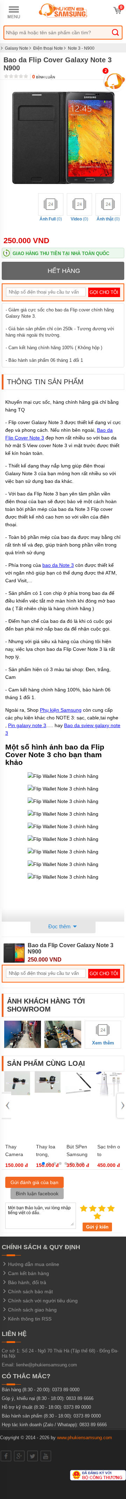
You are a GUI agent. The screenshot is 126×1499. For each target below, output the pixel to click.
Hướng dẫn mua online (33, 1264)
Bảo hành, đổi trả (26, 1282)
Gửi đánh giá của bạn (34, 1182)
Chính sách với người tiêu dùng (42, 1300)
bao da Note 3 (58, 565)
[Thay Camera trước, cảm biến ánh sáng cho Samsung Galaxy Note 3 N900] (17, 1093)
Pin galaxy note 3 (27, 725)
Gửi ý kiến (97, 1227)
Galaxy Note (16, 48)
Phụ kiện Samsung (61, 710)
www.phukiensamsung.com (84, 1437)
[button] (43, 1163)
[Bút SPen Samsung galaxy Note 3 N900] (78, 1095)
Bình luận (43, 77)
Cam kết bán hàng (28, 1273)
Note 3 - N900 (81, 48)
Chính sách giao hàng (32, 1309)
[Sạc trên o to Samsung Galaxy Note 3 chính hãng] (109, 1095)
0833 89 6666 (79, 1398)
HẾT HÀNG (64, 270)
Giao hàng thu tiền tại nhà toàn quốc (61, 253)
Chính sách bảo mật (30, 1291)
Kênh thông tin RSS (29, 1319)
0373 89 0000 (65, 1389)
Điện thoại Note (48, 48)
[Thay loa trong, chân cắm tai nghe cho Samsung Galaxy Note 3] (48, 1091)
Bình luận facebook (37, 1193)
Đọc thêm (60, 926)
